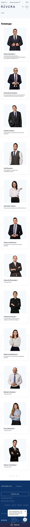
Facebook (7, 505)
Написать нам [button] (15, 494)
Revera (2, 13)
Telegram (19, 505)
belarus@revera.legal (7, 498)
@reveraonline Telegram (7, 501)
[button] (6, 2)
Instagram (26, 505)
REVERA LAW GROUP (14, 2)
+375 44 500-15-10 (6, 486)
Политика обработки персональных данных (15, 520)
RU (27, 2)
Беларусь (3, 2)
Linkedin (13, 505)
